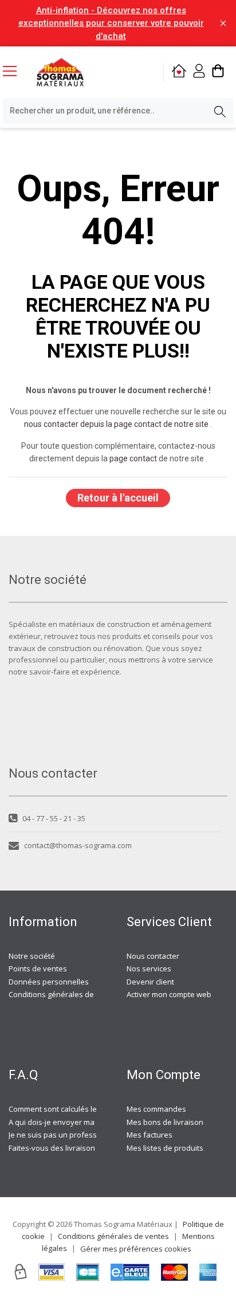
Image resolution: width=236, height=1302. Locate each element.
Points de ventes (38, 968)
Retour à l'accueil (118, 498)
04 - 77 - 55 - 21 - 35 (53, 818)
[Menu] (14, 72)
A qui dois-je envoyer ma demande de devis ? (88, 1122)
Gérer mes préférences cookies (135, 1249)
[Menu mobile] (14, 70)
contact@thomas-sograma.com (78, 845)
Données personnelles (49, 981)
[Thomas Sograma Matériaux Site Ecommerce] (60, 72)
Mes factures (149, 1135)
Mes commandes (156, 1109)
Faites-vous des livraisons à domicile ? (75, 1148)
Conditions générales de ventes (64, 994)
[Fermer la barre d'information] (223, 23)
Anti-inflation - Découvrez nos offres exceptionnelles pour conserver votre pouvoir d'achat (111, 23)
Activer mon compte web (169, 994)
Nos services (149, 968)
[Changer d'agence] (179, 72)
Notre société (32, 956)
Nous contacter (153, 956)
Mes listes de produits (165, 1148)
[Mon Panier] (218, 72)
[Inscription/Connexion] (199, 72)
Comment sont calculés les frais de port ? (80, 1109)
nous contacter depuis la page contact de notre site (116, 424)
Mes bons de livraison (165, 1122)
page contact (133, 458)
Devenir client (150, 981)
